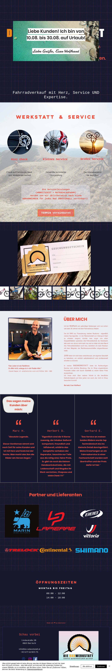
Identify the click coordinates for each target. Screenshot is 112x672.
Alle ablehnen (87, 666)
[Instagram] (30, 659)
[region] (27, 149)
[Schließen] (109, 666)
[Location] (23, 659)
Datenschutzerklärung (34, 669)
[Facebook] (35, 659)
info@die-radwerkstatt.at (29, 649)
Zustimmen (101, 666)
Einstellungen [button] (74, 666)
